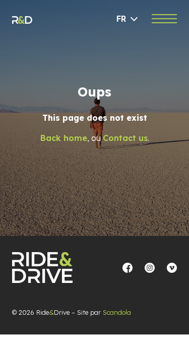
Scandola (117, 312)
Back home (63, 138)
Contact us (125, 138)
